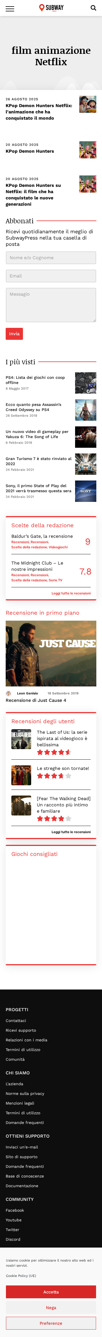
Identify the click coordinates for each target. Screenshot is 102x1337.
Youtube (14, 1220)
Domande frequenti (25, 1122)
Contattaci (16, 1020)
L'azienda (14, 1084)
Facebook (15, 1210)
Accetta (51, 1292)
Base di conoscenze (25, 1176)
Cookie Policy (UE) (21, 1276)
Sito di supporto (21, 1156)
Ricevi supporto (21, 1030)
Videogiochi (58, 547)
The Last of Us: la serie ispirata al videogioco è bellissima (62, 738)
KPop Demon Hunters (30, 151)
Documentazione (22, 1185)
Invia (14, 333)
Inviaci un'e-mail (22, 1147)
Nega (51, 1307)
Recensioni (20, 542)
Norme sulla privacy (25, 1093)
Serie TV (55, 580)
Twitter (12, 1229)
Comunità (15, 1059)
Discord (13, 1239)
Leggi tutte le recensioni (71, 593)
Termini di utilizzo (23, 1049)
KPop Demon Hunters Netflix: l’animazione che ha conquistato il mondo (39, 112)
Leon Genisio (27, 693)
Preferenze (51, 1323)
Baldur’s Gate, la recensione (42, 536)
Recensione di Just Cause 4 (36, 700)
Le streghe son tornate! (63, 768)
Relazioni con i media (26, 1040)
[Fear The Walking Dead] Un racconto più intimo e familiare (64, 805)
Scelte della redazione (29, 547)
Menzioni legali (20, 1103)
